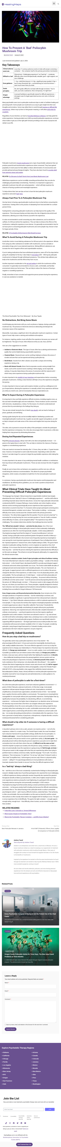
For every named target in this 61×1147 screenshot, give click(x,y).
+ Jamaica (35, 1062)
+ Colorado (35, 1059)
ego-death (34, 410)
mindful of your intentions (26, 377)
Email (7, 991)
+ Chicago (5, 1059)
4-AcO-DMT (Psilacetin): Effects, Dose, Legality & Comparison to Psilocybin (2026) (45, 828)
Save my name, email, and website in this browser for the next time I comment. (27, 1024)
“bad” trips (19, 194)
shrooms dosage (14, 441)
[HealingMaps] (11, 4)
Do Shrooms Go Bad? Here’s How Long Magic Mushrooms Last (28, 176)
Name (7, 983)
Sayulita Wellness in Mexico (37, 116)
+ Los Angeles (6, 1065)
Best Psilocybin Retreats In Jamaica (12, 827)
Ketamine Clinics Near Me (29, 1117)
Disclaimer (5, 1116)
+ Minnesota (6, 1068)
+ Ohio (34, 1074)
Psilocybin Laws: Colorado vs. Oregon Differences (20, 810)
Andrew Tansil (9, 55)
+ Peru (34, 1078)
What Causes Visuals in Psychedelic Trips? (18, 814)
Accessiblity (13, 1116)
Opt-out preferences (37, 1116)
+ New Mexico (36, 1071)
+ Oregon (5, 1078)
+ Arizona (35, 1052)
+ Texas (34, 1081)
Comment (8, 999)
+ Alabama (5, 1052)
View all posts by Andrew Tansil (24, 842)
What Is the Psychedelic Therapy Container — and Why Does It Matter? (26, 817)
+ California (5, 1055)
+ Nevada (35, 1068)
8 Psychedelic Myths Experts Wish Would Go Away (25, 233)
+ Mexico (34, 1065)
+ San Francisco (7, 1081)
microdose (35, 255)
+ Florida (5, 1062)
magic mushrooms (23, 163)
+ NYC (4, 1074)
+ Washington (36, 1084)
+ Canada (35, 1055)
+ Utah (4, 1084)
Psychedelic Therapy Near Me (21, 1117)
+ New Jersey (6, 1071)
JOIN (50, 1109)
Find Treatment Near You (24, 1144)
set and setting (31, 263)
